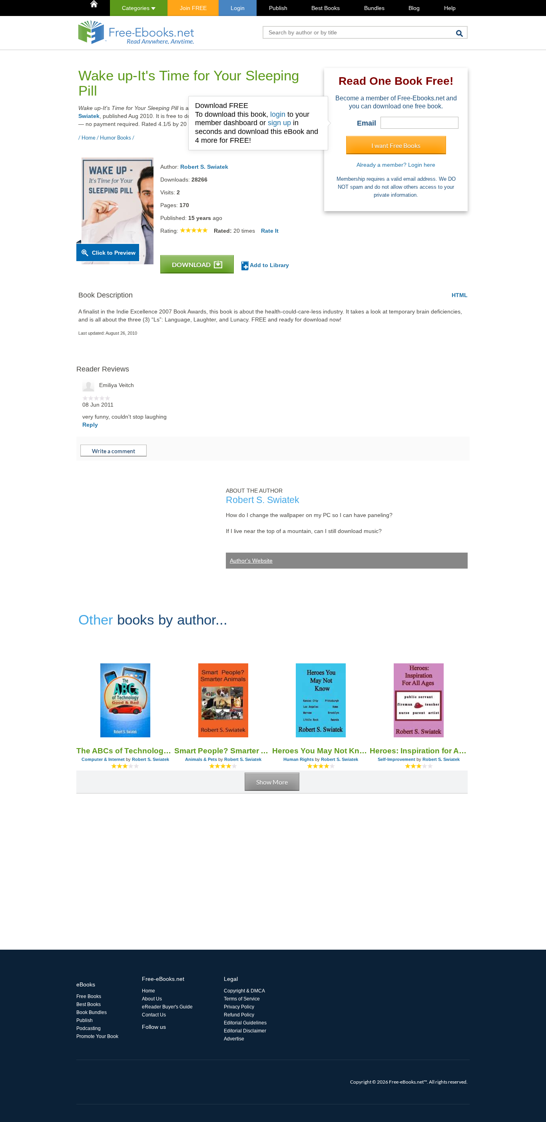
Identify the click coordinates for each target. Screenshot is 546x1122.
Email (366, 123)
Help (450, 8)
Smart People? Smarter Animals (223, 751)
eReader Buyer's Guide (167, 1007)
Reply (90, 424)
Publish (278, 8)
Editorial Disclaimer (245, 1031)
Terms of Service (242, 999)
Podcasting (88, 1028)
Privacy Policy (239, 1007)
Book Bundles (91, 1012)
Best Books (325, 8)
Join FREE (193, 8)
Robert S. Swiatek (204, 167)
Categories (136, 8)
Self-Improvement (396, 759)
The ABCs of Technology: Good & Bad (125, 751)
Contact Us (154, 1015)
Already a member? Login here (396, 165)
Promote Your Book (97, 1036)
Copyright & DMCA (244, 991)
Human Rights (298, 759)
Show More (272, 782)
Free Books (88, 996)
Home (148, 991)
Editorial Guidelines (245, 1023)
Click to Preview (114, 253)
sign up (279, 123)
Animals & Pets (201, 759)
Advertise (234, 1039)
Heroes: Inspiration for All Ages (419, 751)
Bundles (374, 8)
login (277, 114)
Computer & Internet (103, 759)
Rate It (270, 231)
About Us (152, 999)
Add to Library (269, 265)
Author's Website (251, 560)
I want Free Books (395, 145)
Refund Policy (239, 1015)
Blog (414, 8)
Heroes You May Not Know (321, 751)
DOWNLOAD (192, 264)
